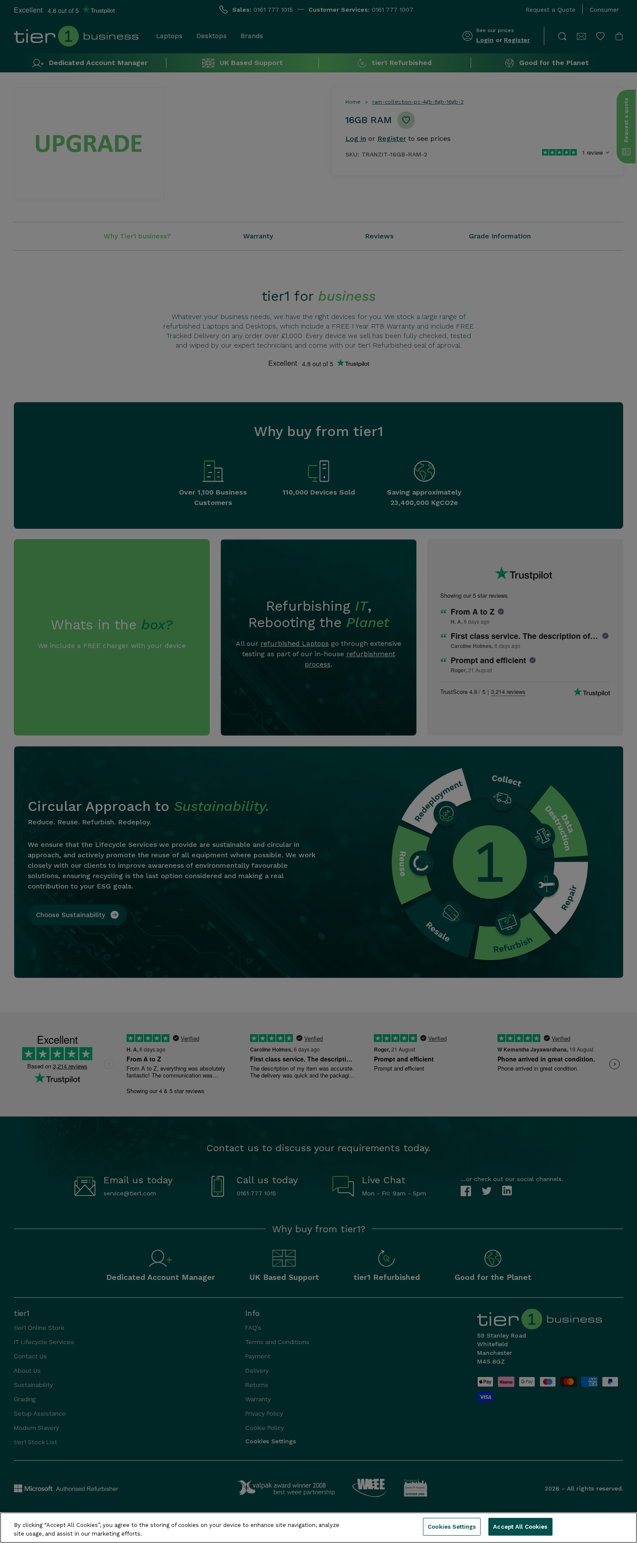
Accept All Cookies (520, 1526)
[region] (318, 1527)
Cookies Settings (452, 1526)
